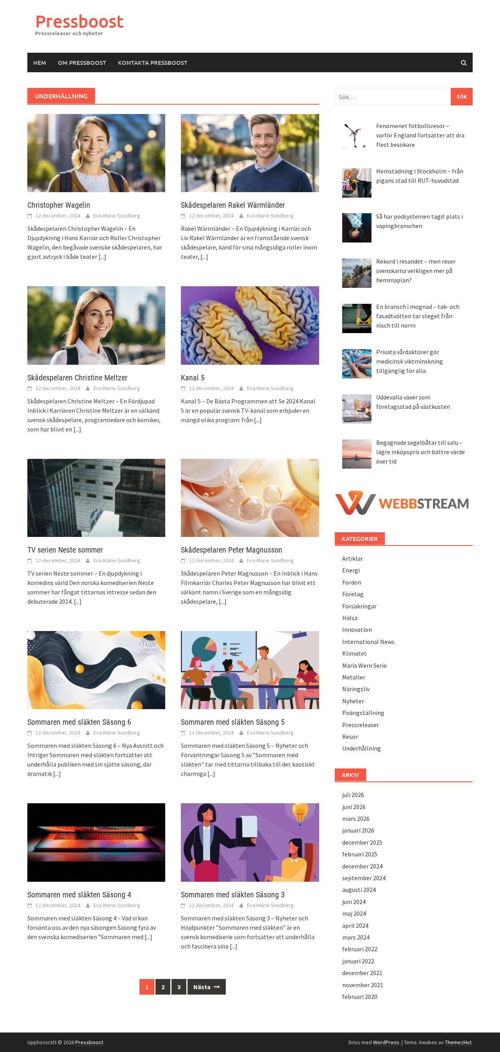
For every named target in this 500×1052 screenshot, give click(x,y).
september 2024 (364, 878)
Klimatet (354, 653)
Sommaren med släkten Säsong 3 (233, 894)
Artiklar (352, 558)
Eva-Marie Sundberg (116, 215)
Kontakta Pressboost (153, 62)
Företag (353, 594)
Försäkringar (359, 606)
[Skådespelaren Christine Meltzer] (96, 324)
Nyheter (353, 701)
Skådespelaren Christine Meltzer (77, 377)
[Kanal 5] (250, 324)
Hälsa (349, 618)
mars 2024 (356, 937)
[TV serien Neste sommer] (96, 497)
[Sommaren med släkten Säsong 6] (96, 669)
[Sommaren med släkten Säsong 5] (250, 669)
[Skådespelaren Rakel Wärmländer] (250, 152)
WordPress (386, 1042)
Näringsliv (356, 689)
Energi (351, 570)
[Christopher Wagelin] (96, 152)
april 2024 (355, 925)
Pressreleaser (360, 725)
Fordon (351, 582)
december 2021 (362, 973)
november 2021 (362, 985)
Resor (350, 736)
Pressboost (79, 21)
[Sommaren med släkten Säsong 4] (96, 841)
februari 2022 (359, 949)
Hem (39, 62)
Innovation (357, 629)
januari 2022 (358, 961)
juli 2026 (353, 795)
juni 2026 (354, 807)
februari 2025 (359, 854)
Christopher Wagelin (58, 205)
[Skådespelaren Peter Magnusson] (250, 497)
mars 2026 (356, 818)
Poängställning (363, 713)
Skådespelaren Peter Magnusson (231, 550)
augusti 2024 (359, 889)
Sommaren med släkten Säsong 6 (79, 722)
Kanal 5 (193, 377)
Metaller (353, 677)
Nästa (202, 987)
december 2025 (362, 842)
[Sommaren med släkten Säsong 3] (250, 841)
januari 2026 (358, 830)
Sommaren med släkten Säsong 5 (233, 722)
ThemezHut (458, 1042)
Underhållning (361, 748)
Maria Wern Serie (364, 665)
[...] (102, 256)
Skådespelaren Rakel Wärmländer (233, 205)
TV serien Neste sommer (65, 550)
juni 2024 (354, 902)
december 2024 (362, 866)
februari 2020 (359, 996)
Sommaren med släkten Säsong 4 (79, 894)
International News (368, 641)
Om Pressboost (82, 62)
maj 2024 (354, 913)
